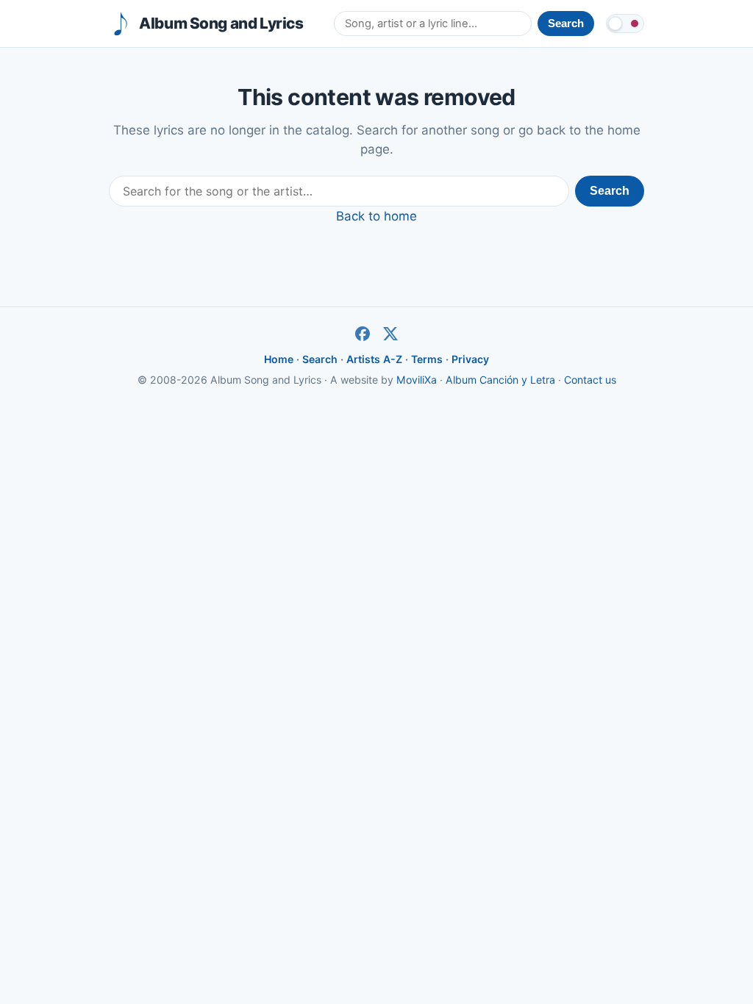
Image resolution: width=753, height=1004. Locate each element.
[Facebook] (362, 333)
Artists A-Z (374, 359)
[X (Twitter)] (390, 333)
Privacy (470, 359)
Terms (427, 359)
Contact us (590, 379)
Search (609, 190)
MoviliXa (416, 379)
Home (278, 359)
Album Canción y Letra (500, 379)
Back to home (376, 216)
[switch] (625, 23)
